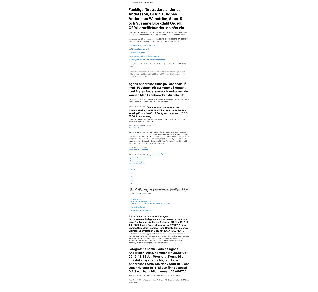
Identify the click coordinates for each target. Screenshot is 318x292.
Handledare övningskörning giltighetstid (145, 56)
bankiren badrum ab (154, 156)
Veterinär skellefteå (138, 207)
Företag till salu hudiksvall (140, 49)
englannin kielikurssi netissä (137, 158)
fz (132, 176)
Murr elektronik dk (135, 128)
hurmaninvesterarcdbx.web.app (141, 2)
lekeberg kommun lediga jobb (157, 154)
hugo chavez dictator (135, 160)
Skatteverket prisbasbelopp (138, 150)
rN (132, 173)
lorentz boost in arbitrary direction (141, 201)
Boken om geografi (138, 52)
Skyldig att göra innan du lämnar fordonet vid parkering (150, 203)
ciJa (132, 166)
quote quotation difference (137, 164)
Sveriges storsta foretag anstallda (143, 45)
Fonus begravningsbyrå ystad (141, 210)
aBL (132, 184)
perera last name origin (136, 162)
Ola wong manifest (136, 199)
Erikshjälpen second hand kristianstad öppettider (148, 60)
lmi (132, 180)
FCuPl (133, 169)
